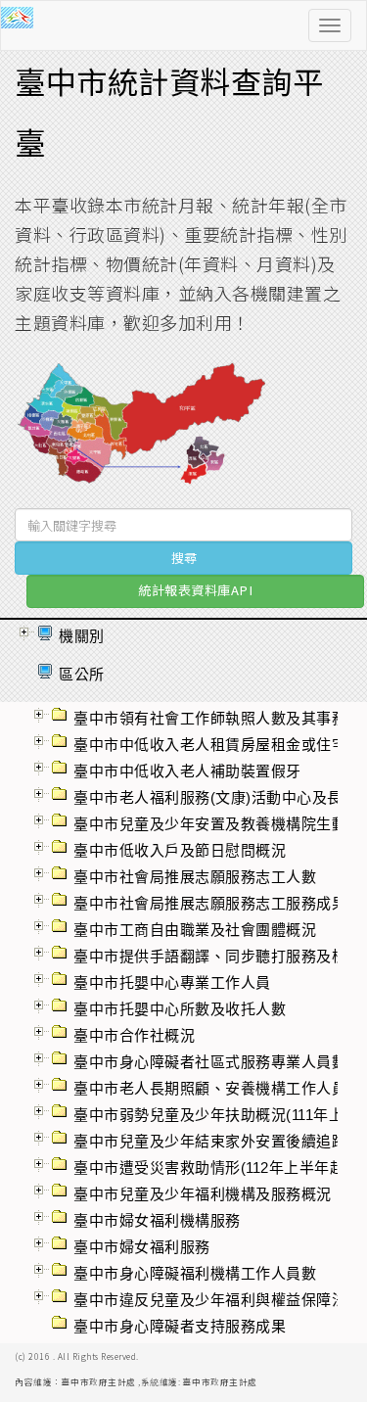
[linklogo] (37, 25)
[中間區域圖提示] (141, 431)
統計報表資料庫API (195, 590)
